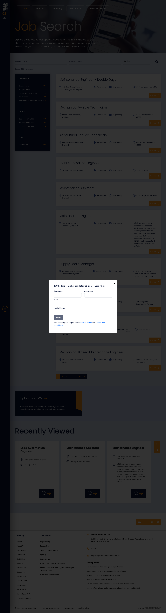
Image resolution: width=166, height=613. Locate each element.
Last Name (88, 291)
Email (56, 299)
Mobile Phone (59, 308)
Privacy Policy (86, 322)
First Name (58, 291)
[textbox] (68, 295)
